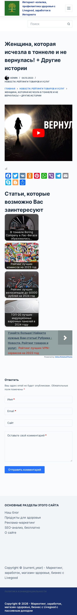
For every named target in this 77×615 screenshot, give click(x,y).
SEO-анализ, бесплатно (22, 527)
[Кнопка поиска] (68, 23)
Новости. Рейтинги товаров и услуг (27, 81)
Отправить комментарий (24, 469)
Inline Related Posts (63, 357)
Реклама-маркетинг (20, 522)
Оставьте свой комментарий (27, 435)
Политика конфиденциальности (26, 591)
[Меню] (68, 8)
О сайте (10, 532)
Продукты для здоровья (23, 517)
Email (11, 411)
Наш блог (12, 512)
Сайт (10, 423)
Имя (11, 399)
